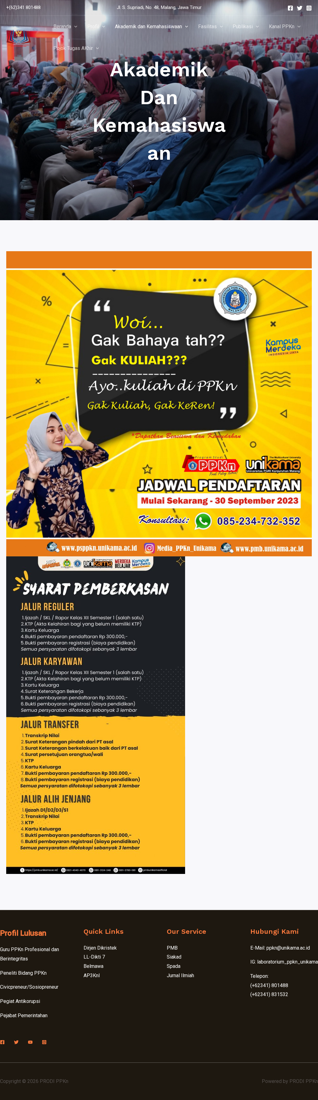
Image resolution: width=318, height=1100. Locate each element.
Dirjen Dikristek (100, 948)
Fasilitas (207, 26)
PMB (172, 948)
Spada (173, 966)
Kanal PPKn (281, 26)
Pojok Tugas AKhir (73, 48)
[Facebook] (290, 8)
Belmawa (93, 966)
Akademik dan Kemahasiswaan (148, 26)
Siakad (174, 957)
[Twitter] (299, 8)
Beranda (62, 26)
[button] (74, 27)
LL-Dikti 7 (94, 957)
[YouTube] (30, 1042)
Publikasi (243, 26)
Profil (93, 26)
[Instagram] (309, 8)
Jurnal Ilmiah (180, 975)
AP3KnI (92, 975)
